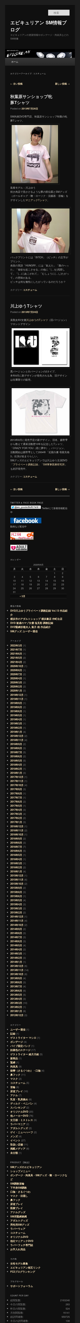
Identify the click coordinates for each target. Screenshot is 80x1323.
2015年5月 (16, 900)
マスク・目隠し (19, 1196)
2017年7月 (16, 797)
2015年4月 (16, 904)
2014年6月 (16, 941)
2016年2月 (16, 867)
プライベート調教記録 (25, 464)
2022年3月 (16, 645)
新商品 (14, 1058)
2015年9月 (16, 888)
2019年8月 (16, 707)
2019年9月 (16, 703)
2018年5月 (16, 760)
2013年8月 (16, 982)
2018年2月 (16, 769)
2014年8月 (16, 933)
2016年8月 (16, 842)
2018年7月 (16, 752)
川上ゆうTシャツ (26, 306)
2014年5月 (16, 945)
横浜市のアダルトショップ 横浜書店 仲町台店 (37, 619)
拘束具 (14, 1066)
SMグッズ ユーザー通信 (24, 631)
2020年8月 (16, 670)
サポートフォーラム (21, 1286)
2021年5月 (16, 657)
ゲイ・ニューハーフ (21, 1132)
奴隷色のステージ (20, 1050)
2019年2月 (16, 727)
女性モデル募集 (19, 1263)
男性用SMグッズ (19, 1224)
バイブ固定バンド (20, 1046)
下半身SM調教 (18, 1187)
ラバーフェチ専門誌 (21, 1245)
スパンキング (17, 1107)
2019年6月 (16, 711)
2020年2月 (16, 686)
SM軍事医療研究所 (54, 464)
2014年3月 (16, 953)
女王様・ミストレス (21, 1120)
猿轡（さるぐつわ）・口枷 (25, 1070)
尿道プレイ (16, 1091)
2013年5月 (16, 994)
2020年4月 (16, 678)
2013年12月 (16, 966)
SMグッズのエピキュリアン (26, 1167)
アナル (14, 1095)
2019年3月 (16, 723)
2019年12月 (16, 695)
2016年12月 (16, 826)
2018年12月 (16, 736)
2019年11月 (16, 699)
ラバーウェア (17, 1228)
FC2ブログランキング (22, 1271)
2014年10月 (16, 925)
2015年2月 (16, 912)
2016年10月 (16, 834)
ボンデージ (16, 1042)
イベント (15, 1140)
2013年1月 (16, 1011)
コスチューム (30, 290)
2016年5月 (16, 855)
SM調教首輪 (17, 1183)
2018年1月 (16, 773)
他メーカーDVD (19, 1115)
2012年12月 (16, 1015)
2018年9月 (16, 744)
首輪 (12, 1087)
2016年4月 (16, 859)
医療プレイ (16, 1208)
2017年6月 (16, 801)
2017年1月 (16, 822)
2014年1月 (16, 962)
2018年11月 (16, 740)
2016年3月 (16, 863)
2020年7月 (16, 674)
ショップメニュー (20, 1171)
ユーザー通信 (17, 1029)
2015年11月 (16, 879)
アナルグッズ (17, 1212)
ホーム (14, 61)
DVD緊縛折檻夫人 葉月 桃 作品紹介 (30, 627)
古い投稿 (16, 83)
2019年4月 (16, 719)
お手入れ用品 (17, 1249)
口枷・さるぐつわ (20, 1191)
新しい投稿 (62, 83)
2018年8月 (16, 748)
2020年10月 (16, 666)
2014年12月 (16, 916)
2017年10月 (16, 785)
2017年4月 (16, 810)
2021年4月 (16, 662)
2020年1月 (16, 690)
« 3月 (22, 596)
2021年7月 (16, 649)
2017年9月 (16, 789)
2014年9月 (16, 929)
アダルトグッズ (19, 1128)
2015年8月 (16, 892)
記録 (12, 1033)
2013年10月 (16, 974)
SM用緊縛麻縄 (18, 1216)
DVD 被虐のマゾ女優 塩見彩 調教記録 (31, 623)
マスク (14, 1078)
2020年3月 (16, 682)
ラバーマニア (17, 1124)
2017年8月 (16, 793)
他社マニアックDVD (21, 1241)
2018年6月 (16, 756)
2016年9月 (16, 838)
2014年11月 (16, 920)
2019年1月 (16, 732)
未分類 (14, 1153)
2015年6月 (16, 896)
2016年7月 (16, 846)
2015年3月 (16, 908)
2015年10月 (16, 883)
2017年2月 (16, 818)
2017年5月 (16, 805)
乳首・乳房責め (19, 1099)
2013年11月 (16, 970)
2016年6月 (16, 851)
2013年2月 (16, 1007)
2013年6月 (16, 990)
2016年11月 (16, 830)
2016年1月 (16, 871)
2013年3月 (16, 1003)
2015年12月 (16, 875)
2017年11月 (16, 781)
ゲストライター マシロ (23, 1037)
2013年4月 (16, 999)
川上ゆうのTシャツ (37, 320)
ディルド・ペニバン (21, 1103)
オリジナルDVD (19, 1111)
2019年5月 (16, 715)
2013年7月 (16, 986)
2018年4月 (16, 764)
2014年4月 (16, 949)
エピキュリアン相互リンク (25, 1267)
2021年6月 (16, 653)
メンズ (14, 1136)
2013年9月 (16, 978)
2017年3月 (16, 814)
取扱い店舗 (16, 1144)
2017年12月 (16, 777)
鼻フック (15, 1074)
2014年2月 (16, 958)
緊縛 (12, 1062)
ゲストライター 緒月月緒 (24, 1054)
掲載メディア (17, 1148)
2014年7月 (16, 937)
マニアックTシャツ (36, 200)
